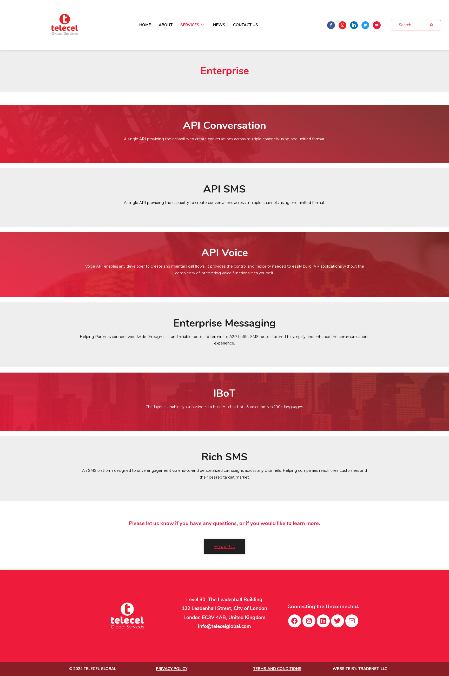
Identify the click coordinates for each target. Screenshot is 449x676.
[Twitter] (365, 25)
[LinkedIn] (354, 25)
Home (145, 25)
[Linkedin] (323, 620)
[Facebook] (331, 25)
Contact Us (245, 25)
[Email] (377, 25)
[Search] (432, 25)
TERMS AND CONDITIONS (277, 668)
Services (189, 25)
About (166, 25)
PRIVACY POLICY (171, 668)
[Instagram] (342, 25)
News (219, 25)
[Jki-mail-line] (351, 620)
